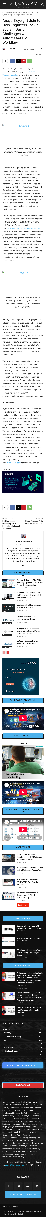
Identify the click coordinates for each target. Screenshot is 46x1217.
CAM (4, 611)
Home (4, 12)
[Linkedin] (23, 565)
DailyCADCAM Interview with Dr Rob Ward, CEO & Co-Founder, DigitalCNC (29, 1009)
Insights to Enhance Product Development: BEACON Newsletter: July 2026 (27, 895)
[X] (18, 61)
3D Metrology (7, 647)
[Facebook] (12, 61)
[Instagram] (18, 1186)
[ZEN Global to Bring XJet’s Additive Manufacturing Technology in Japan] (8, 953)
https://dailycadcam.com (23, 545)
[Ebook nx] (23, 762)
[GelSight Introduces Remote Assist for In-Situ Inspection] (8, 644)
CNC (4, 599)
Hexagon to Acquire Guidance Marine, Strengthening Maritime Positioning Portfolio (29, 631)
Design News (7, 586)
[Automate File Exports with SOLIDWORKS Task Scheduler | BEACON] (8, 883)
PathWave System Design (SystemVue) (23, 228)
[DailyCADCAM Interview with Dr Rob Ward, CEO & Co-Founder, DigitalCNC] (8, 1010)
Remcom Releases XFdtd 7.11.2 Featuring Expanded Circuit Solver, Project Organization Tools (30, 582)
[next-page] (7, 652)
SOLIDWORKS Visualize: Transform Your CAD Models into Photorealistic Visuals (29, 857)
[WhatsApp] (29, 61)
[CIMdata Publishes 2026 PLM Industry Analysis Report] (8, 620)
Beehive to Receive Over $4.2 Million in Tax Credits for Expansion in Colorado (30, 928)
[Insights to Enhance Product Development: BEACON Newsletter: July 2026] (8, 896)
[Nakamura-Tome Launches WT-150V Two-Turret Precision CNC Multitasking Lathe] (8, 595)
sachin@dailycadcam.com (15, 1165)
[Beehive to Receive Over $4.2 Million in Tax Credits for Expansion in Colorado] (8, 929)
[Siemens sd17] (23, 482)
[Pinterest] (23, 61)
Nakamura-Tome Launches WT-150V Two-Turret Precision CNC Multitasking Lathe (29, 595)
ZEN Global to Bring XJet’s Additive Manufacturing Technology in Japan (30, 952)
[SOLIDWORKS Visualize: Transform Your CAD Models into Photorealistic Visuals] (8, 858)
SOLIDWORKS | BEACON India (23, 700)
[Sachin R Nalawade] (4, 49)
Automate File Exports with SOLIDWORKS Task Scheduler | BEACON (28, 882)
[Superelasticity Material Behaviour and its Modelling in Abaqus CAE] (8, 870)
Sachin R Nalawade (15, 49)
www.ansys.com (14, 463)
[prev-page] (4, 652)
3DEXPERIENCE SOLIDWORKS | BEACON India (23, 811)
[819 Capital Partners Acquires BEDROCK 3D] (8, 941)
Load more (22, 905)
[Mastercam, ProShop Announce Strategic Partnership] (8, 608)
